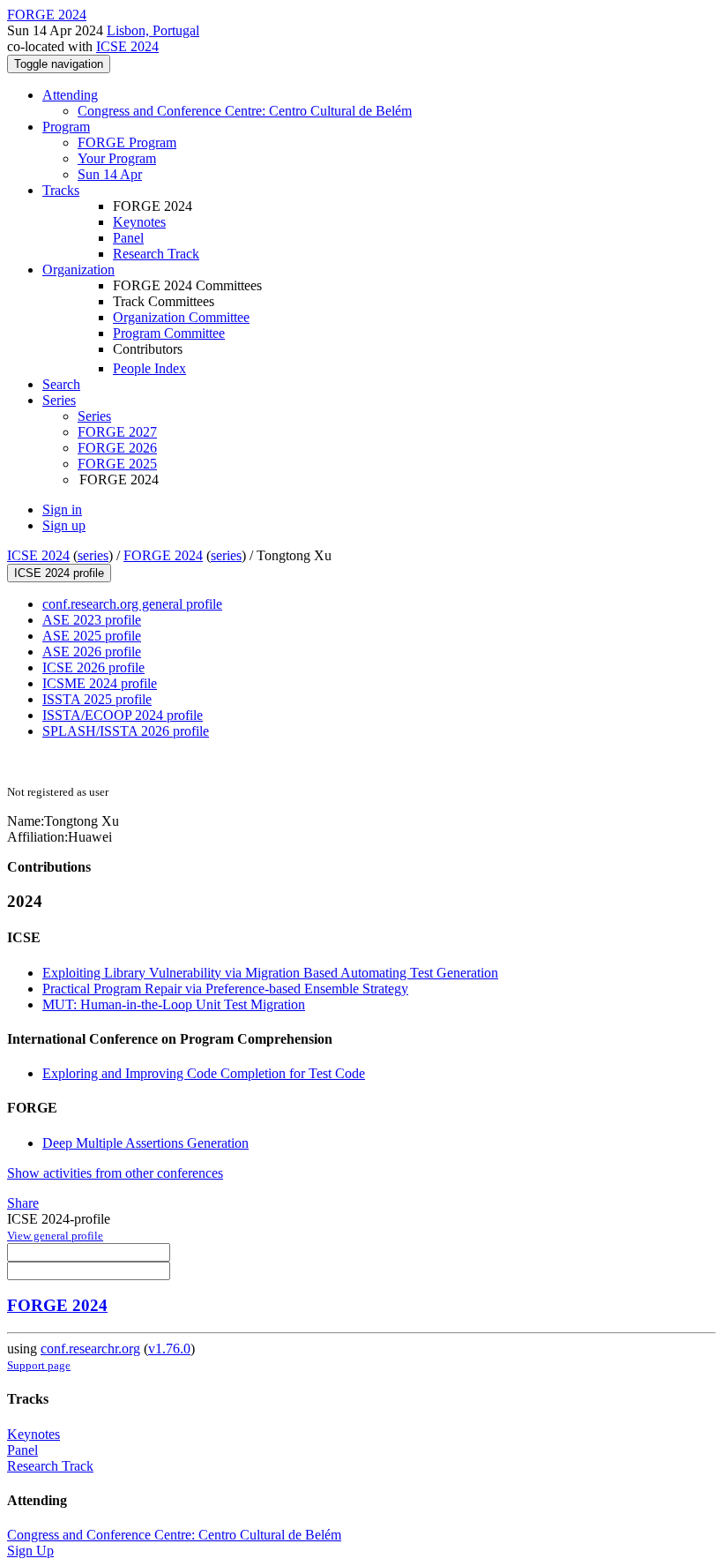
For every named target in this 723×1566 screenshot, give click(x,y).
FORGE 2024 (163, 555)
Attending (70, 94)
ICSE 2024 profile (59, 573)
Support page (39, 1365)
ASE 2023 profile (91, 619)
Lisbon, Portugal (153, 30)
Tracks (60, 190)
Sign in (62, 509)
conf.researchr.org (90, 1348)
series (93, 555)
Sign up (64, 525)
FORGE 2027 (117, 431)
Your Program (117, 158)
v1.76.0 (169, 1348)
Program (66, 126)
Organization (78, 269)
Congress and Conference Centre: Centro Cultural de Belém (245, 110)
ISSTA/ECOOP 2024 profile (122, 715)
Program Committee (169, 333)
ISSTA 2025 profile (97, 699)
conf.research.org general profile (132, 603)
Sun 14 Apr (110, 174)
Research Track (156, 253)
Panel (128, 237)
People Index (149, 368)
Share (23, 1202)
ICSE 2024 (127, 46)
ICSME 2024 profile (99, 683)
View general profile (55, 1235)
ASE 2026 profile (91, 651)
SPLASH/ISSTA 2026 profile (125, 730)
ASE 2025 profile (91, 635)
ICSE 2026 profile (93, 667)
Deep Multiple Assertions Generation (145, 1142)
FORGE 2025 (117, 463)
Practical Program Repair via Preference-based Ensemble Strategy (225, 988)
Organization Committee (181, 317)
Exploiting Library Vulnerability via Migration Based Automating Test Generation (270, 972)
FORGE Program (127, 142)
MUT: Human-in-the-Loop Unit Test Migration (173, 1004)
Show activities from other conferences (115, 1172)
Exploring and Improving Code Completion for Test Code (203, 1073)
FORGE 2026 (117, 447)
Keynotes (139, 221)
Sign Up (30, 1550)
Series (94, 415)
